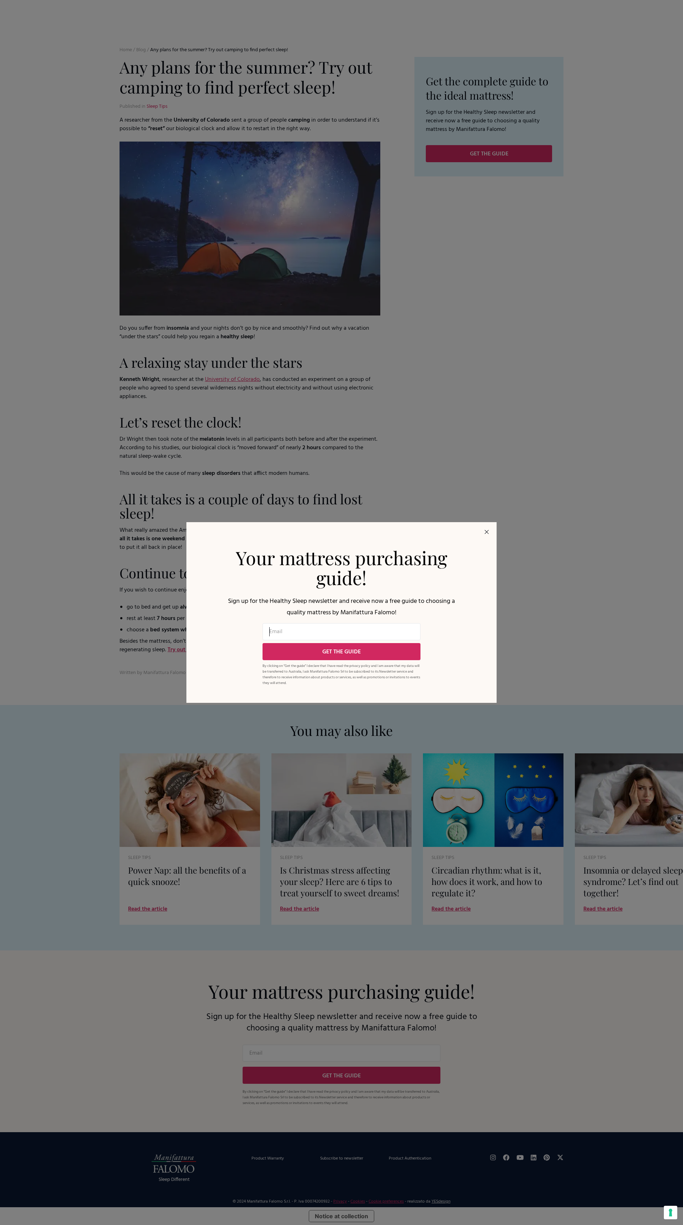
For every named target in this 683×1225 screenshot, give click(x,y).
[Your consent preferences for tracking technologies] (670, 1212)
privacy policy (359, 666)
